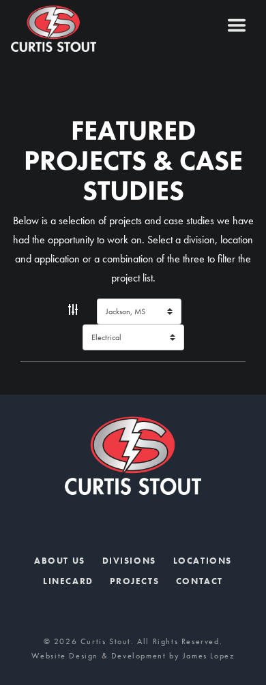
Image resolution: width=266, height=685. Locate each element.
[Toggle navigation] (236, 25)
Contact (199, 581)
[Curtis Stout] (79, 28)
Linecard (68, 581)
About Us (59, 560)
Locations (202, 560)
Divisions (129, 560)
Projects (134, 581)
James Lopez (209, 655)
